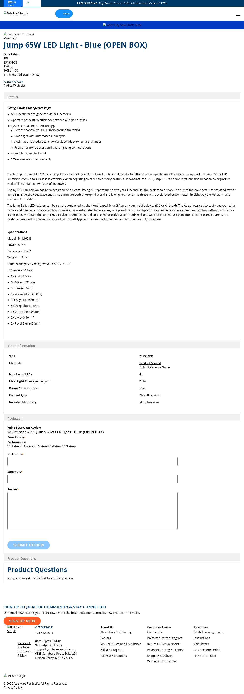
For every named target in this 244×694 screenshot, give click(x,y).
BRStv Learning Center (209, 632)
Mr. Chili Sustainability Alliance (120, 644)
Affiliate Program (111, 650)
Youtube (23, 647)
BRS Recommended (207, 650)
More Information (21, 346)
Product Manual (150, 363)
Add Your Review (28, 75)
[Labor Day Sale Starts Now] (122, 25)
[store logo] (19, 13)
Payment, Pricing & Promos (165, 650)
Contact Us (154, 632)
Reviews (15, 418)
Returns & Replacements (164, 644)
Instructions (202, 638)
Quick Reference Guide (154, 367)
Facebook (24, 643)
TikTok (22, 655)
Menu (66, 13)
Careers (105, 638)
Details (12, 97)
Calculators (201, 644)
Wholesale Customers (162, 661)
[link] (230, 14)
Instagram (25, 651)
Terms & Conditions (113, 656)
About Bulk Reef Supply (115, 632)
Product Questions (21, 558)
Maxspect (10, 38)
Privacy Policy (13, 688)
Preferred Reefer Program (164, 638)
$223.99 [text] (9, 81)
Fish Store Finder (205, 656)
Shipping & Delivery (160, 656)
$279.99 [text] (18, 81)
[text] (122, 71)
